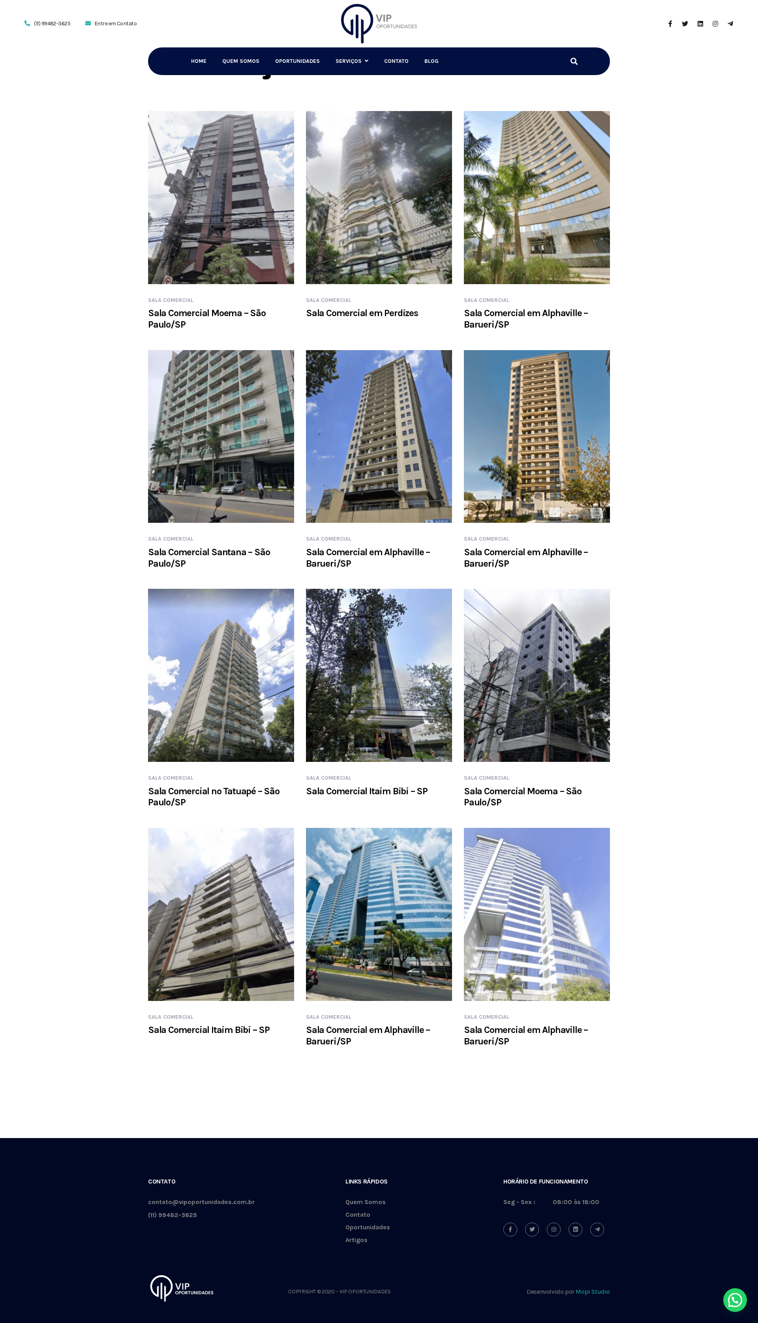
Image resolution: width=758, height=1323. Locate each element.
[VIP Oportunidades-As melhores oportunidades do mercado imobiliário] (379, 23)
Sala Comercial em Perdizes (362, 312)
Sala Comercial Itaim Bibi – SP (367, 791)
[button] (735, 1300)
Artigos (356, 1240)
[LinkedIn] (575, 1229)
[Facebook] (510, 1229)
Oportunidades (367, 1227)
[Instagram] (554, 1229)
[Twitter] (532, 1229)
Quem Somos (365, 1202)
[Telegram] (597, 1229)
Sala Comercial (170, 300)
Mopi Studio (593, 1291)
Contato (357, 1215)
